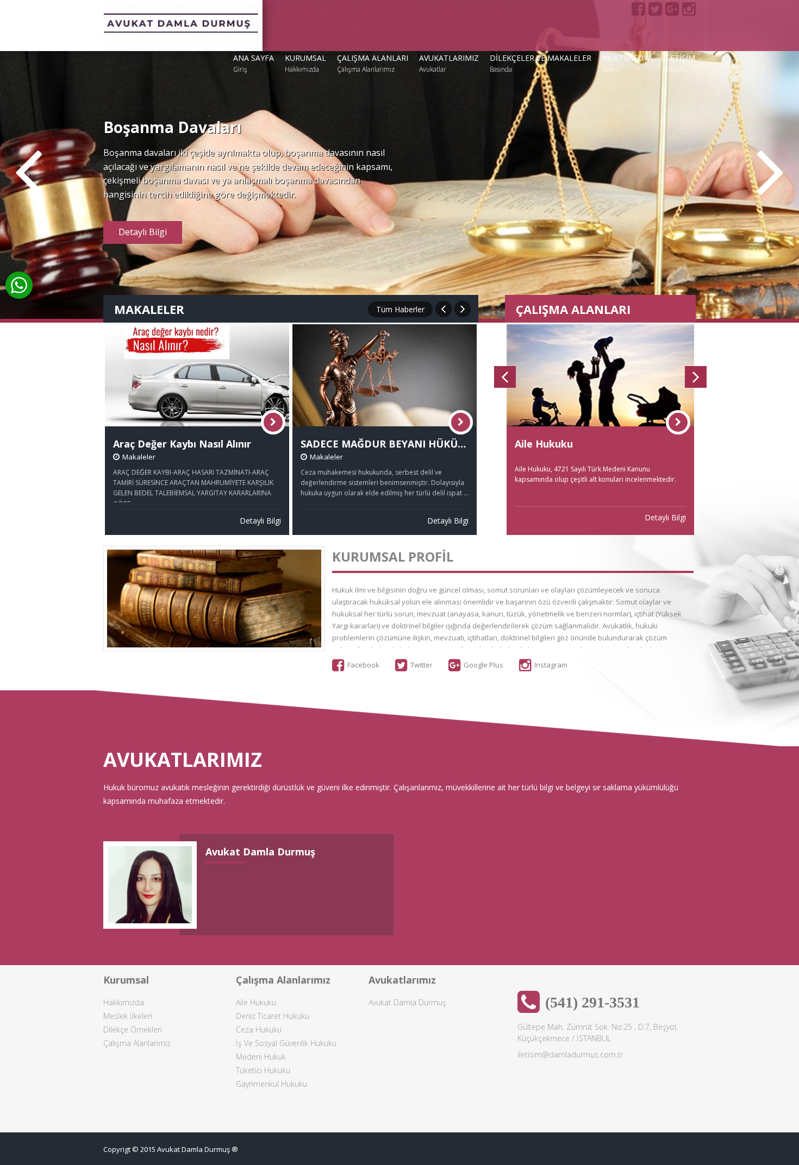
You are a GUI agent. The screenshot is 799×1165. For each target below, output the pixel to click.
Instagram (550, 665)
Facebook (363, 665)
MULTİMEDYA (627, 63)
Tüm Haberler (400, 309)
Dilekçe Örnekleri (132, 1029)
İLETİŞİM (679, 63)
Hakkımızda (123, 1002)
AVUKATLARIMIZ (449, 63)
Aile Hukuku (256, 1002)
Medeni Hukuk (261, 1056)
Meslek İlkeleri (127, 1016)
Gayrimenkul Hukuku (271, 1084)
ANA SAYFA (253, 63)
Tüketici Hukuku (263, 1070)
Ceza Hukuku (259, 1029)
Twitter (421, 665)
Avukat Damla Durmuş (407, 1002)
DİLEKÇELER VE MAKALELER (540, 63)
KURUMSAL (305, 63)
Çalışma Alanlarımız (137, 1043)
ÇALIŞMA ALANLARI (372, 63)
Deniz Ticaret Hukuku (272, 1016)
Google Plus (483, 665)
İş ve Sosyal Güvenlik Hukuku (286, 1043)
